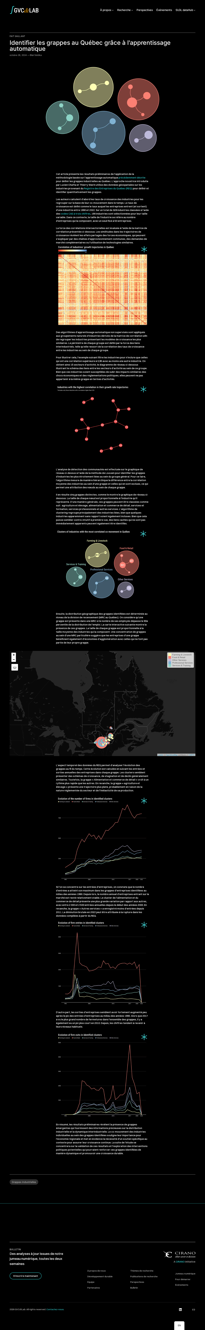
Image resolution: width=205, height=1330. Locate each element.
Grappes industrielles (24, 1182)
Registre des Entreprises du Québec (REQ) (108, 188)
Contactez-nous (55, 1309)
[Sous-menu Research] (132, 10)
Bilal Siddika (36, 55)
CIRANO (180, 1261)
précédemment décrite (132, 177)
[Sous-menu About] (113, 10)
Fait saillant (17, 36)
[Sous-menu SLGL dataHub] (194, 10)
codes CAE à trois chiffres (75, 213)
